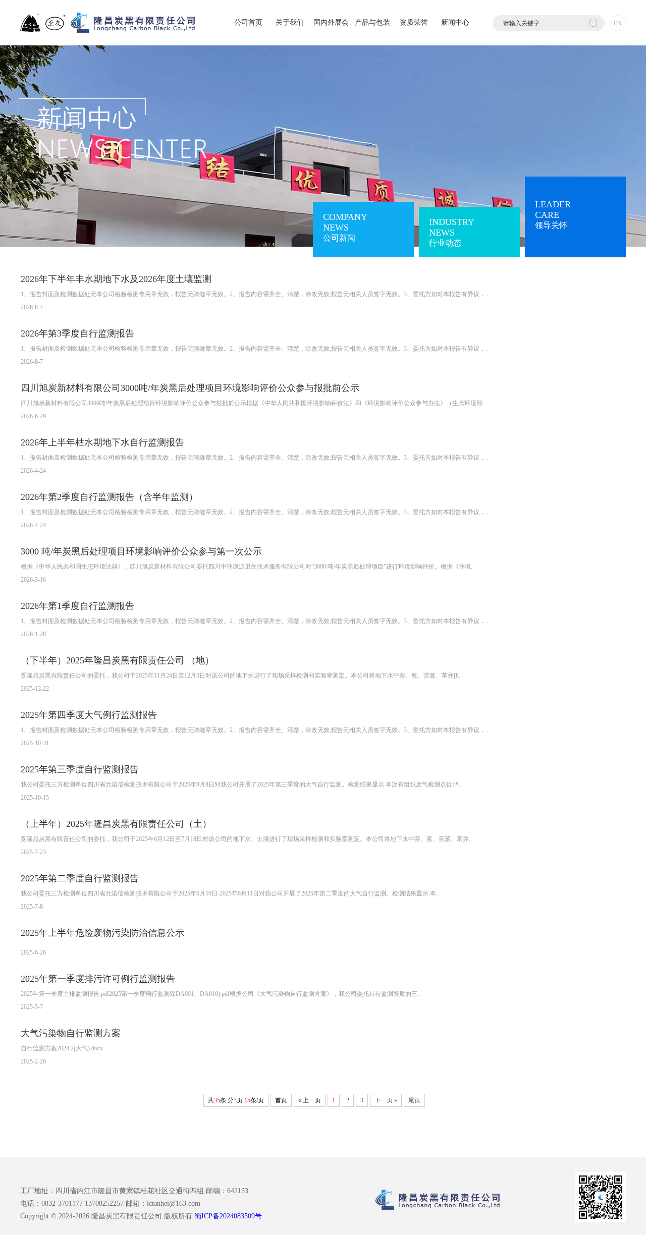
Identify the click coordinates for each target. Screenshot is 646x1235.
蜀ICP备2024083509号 (228, 1216)
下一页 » (385, 1100)
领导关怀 (553, 214)
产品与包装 (372, 22)
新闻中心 (455, 22)
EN (618, 23)
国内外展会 (331, 22)
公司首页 (248, 22)
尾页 (414, 1100)
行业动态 (451, 232)
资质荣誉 (414, 22)
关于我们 (290, 22)
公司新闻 (345, 227)
